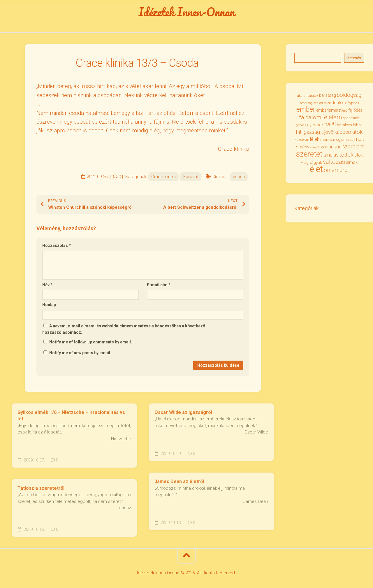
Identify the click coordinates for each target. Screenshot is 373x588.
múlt (359, 139)
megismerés (343, 139)
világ (305, 163)
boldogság (349, 95)
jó (322, 132)
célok (327, 103)
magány (326, 140)
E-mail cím (158, 284)
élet (316, 169)
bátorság (306, 103)
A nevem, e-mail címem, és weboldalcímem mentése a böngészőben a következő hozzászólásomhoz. (123, 329)
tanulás (331, 155)
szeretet (309, 154)
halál (330, 124)
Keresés (354, 58)
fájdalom (310, 117)
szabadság (330, 147)
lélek (314, 139)
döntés (338, 102)
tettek (346, 154)
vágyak (315, 162)
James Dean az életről (179, 481)
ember (305, 109)
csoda (239, 176)
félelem (332, 117)
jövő (328, 132)
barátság (327, 95)
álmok (352, 162)
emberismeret (329, 110)
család (318, 103)
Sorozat (190, 176)
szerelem (353, 146)
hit (299, 132)
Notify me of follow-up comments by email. (90, 342)
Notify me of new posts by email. (80, 352)
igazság (311, 132)
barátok (312, 96)
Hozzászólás (56, 245)
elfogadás (352, 103)
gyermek (315, 124)
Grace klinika (163, 176)
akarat (302, 96)
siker (313, 147)
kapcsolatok (348, 132)
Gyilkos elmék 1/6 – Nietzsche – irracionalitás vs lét (71, 416)
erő (344, 110)
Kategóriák (306, 208)
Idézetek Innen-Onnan (186, 12)
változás (334, 161)
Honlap (49, 304)
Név (47, 284)
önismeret (336, 170)
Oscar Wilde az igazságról (183, 412)
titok (358, 155)
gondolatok (351, 118)
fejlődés (355, 110)
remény (301, 147)
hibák (358, 125)
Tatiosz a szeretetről (40, 488)
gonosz (301, 125)
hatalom (344, 124)
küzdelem (302, 140)
